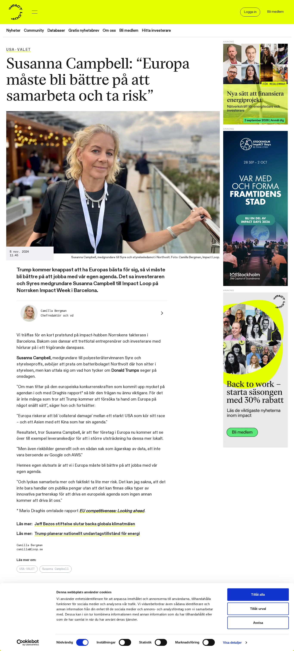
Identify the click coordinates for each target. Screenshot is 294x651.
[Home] (15, 12)
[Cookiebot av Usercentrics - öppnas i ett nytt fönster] (28, 642)
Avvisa (258, 623)
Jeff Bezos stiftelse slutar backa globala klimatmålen (84, 524)
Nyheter (13, 30)
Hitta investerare (156, 30)
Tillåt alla (258, 594)
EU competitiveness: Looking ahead (111, 511)
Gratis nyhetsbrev (83, 30)
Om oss (109, 30)
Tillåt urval (258, 609)
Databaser (56, 30)
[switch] (125, 642)
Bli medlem (128, 30)
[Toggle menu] (34, 12)
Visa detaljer (232, 642)
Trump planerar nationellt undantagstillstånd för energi (87, 533)
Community (34, 30)
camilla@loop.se (30, 549)
